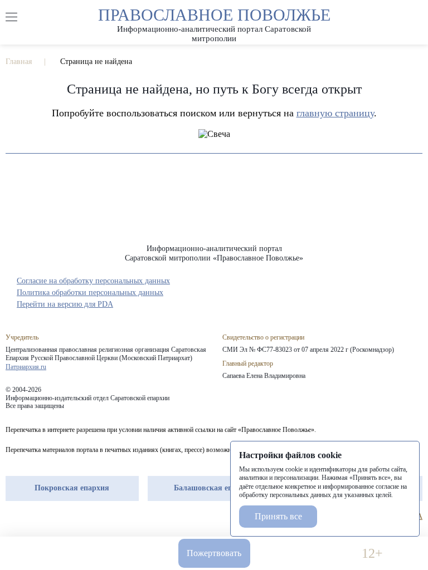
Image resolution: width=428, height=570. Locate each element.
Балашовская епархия (214, 488)
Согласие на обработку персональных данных (93, 281)
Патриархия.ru (26, 367)
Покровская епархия (72, 488)
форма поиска (416, 17)
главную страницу (335, 113)
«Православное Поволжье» (214, 207)
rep (11, 516)
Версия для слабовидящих (305, 553)
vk (51, 516)
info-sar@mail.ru (122, 553)
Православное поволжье (214, 22)
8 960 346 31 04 (56, 553)
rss (71, 516)
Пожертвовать (214, 553)
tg (31, 516)
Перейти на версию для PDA (65, 304)
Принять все (278, 516)
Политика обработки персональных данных (90, 292)
